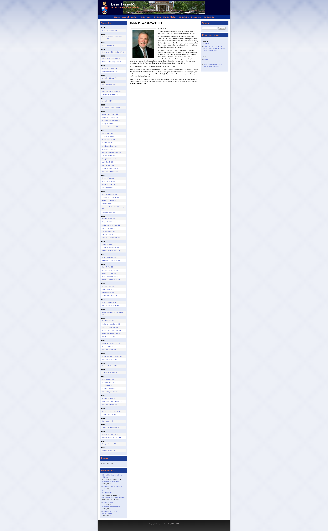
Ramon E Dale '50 (108, 382)
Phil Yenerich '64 (108, 188)
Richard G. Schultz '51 (110, 372)
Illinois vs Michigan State (111, 507)
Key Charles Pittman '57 (110, 305)
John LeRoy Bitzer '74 (109, 71)
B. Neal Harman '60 (109, 257)
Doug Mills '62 (107, 222)
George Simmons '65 (109, 159)
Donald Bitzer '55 (108, 321)
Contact (206, 44)
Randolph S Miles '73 (109, 78)
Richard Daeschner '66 (110, 127)
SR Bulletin (183, 17)
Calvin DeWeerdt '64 (109, 178)
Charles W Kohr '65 (108, 137)
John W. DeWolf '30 (108, 450)
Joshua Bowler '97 (108, 45)
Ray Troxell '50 (107, 385)
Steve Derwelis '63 (108, 212)
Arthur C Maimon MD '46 (110, 427)
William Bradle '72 (108, 85)
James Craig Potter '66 (110, 114)
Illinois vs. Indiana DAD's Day (112, 486)
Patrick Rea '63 (107, 204)
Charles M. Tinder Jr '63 (110, 197)
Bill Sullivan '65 (107, 133)
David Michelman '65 (109, 146)
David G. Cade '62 (108, 219)
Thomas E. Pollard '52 (109, 366)
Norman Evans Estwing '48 (111, 411)
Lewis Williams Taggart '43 (111, 437)
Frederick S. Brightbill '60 (111, 260)
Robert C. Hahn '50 (108, 389)
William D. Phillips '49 (109, 405)
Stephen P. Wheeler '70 (110, 94)
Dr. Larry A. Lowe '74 (109, 68)
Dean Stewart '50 (108, 379)
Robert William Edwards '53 (112, 356)
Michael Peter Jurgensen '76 (112, 62)
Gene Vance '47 (107, 421)
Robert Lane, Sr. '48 (109, 414)
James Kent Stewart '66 (110, 117)
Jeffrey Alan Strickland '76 (111, 58)
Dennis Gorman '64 (109, 184)
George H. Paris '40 (109, 444)
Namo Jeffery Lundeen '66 (111, 120)
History (157, 17)
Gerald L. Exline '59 (109, 273)
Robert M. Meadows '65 (110, 168)
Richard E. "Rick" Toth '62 (111, 238)
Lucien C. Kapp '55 (108, 337)
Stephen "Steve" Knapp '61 (111, 251)
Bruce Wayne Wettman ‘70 (111, 91)
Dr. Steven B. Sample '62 (111, 225)
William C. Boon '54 (109, 350)
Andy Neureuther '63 (109, 194)
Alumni (125, 17)
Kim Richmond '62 (108, 231)
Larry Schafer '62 (108, 234)
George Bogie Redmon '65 (111, 152)
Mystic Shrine (169, 17)
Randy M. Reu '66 (108, 124)
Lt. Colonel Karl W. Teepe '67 (112, 107)
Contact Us (208, 17)
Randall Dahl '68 (107, 101)
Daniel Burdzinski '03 (109, 30)
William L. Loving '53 (109, 359)
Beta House (146, 17)
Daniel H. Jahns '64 (108, 181)
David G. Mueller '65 (109, 143)
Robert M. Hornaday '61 (110, 247)
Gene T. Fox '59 (107, 267)
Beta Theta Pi (123, 4)
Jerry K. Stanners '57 (109, 302)
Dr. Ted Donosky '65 (109, 149)
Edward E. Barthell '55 (110, 327)
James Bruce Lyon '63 (109, 200)
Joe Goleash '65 (107, 162)
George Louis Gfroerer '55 (111, 330)
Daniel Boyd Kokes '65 (110, 140)
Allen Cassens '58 (108, 289)
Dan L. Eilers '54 (107, 346)
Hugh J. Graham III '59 (109, 276)
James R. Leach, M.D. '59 (111, 280)
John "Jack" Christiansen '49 (111, 401)
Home (117, 17)
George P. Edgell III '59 (110, 270)
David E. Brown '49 (108, 398)
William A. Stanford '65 (110, 171)
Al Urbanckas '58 (108, 286)
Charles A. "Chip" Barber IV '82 (113, 52)
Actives (134, 17)
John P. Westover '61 (109, 244)
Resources (196, 17)
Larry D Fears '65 (108, 165)
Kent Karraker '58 (108, 293)
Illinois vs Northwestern (110, 482)
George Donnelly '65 (109, 155)
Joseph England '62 (108, 228)
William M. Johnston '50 (110, 392)
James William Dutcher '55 (111, 333)
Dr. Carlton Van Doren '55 (111, 324)
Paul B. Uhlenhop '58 (109, 296)
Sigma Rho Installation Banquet (113, 497)
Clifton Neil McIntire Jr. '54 (111, 343)
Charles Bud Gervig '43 (110, 434)
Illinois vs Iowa (107, 502)
